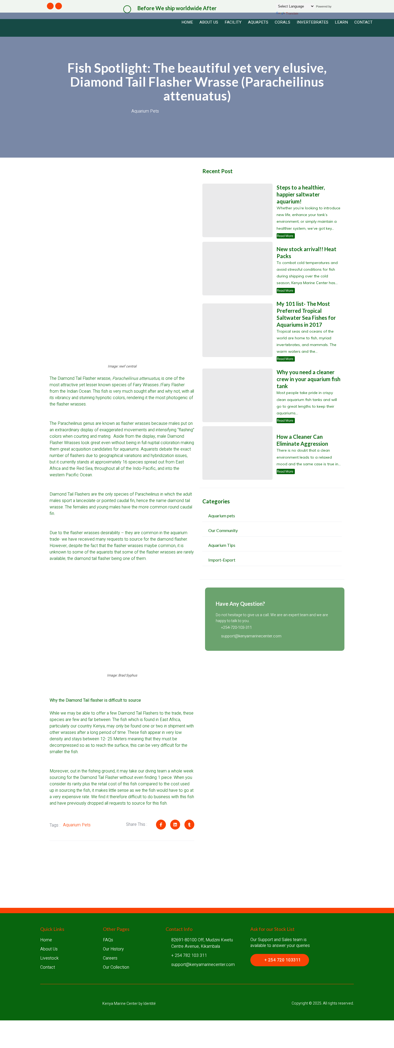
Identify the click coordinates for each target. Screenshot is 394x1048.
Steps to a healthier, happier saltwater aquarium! (301, 194)
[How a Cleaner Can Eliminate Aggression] (237, 453)
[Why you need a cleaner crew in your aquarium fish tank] (237, 395)
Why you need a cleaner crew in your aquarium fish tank (308, 379)
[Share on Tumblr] (189, 825)
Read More (286, 236)
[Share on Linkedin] (175, 825)
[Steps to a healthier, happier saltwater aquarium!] (237, 210)
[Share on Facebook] (161, 825)
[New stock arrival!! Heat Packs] (237, 268)
